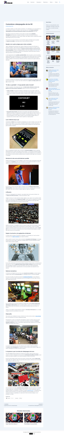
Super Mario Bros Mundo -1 (12, 423)
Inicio (28, 2)
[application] (34, 2)
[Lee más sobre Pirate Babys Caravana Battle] (32, 417)
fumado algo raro (30, 390)
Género (51, 2)
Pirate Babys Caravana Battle (30, 423)
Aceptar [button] (31, 433)
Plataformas (45, 2)
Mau (49, 79)
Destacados (39, 2)
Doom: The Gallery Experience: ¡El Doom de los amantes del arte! (53, 80)
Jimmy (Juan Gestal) (52, 88)
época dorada (38, 316)
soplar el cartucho (15, 236)
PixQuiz (56, 2)
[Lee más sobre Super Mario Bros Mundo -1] (14, 417)
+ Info (34, 433)
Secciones (32, 2)
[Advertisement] (32, 11)
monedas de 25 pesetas (27, 276)
